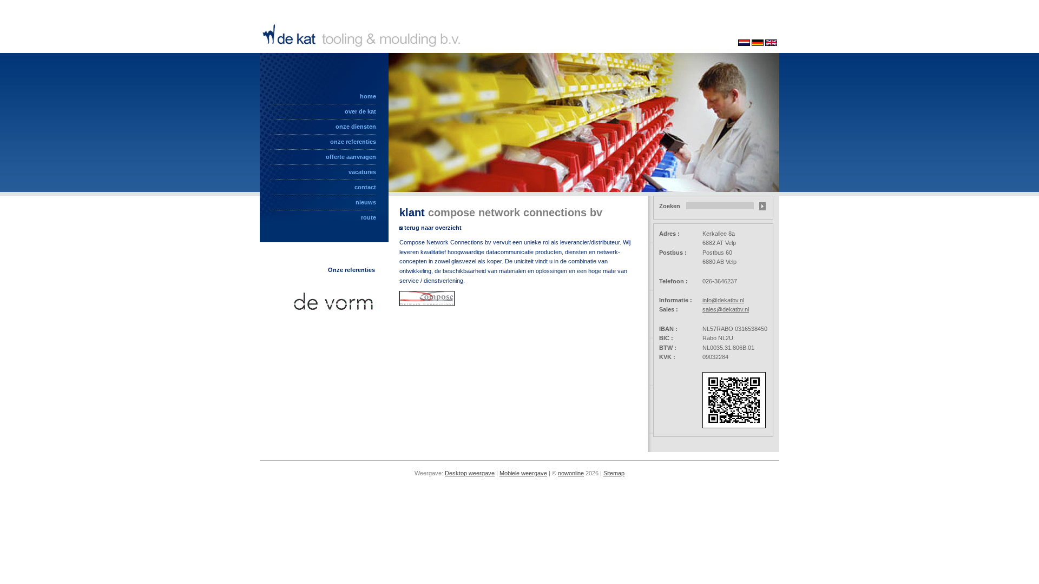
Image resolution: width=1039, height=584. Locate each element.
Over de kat (360, 111)
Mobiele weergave (523, 473)
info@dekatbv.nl (723, 300)
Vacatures (362, 172)
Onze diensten (356, 126)
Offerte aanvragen (351, 157)
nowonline (571, 473)
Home (368, 96)
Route (368, 217)
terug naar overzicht (433, 227)
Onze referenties (353, 141)
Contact (365, 187)
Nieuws (366, 202)
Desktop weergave (470, 473)
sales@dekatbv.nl (725, 309)
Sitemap (613, 473)
